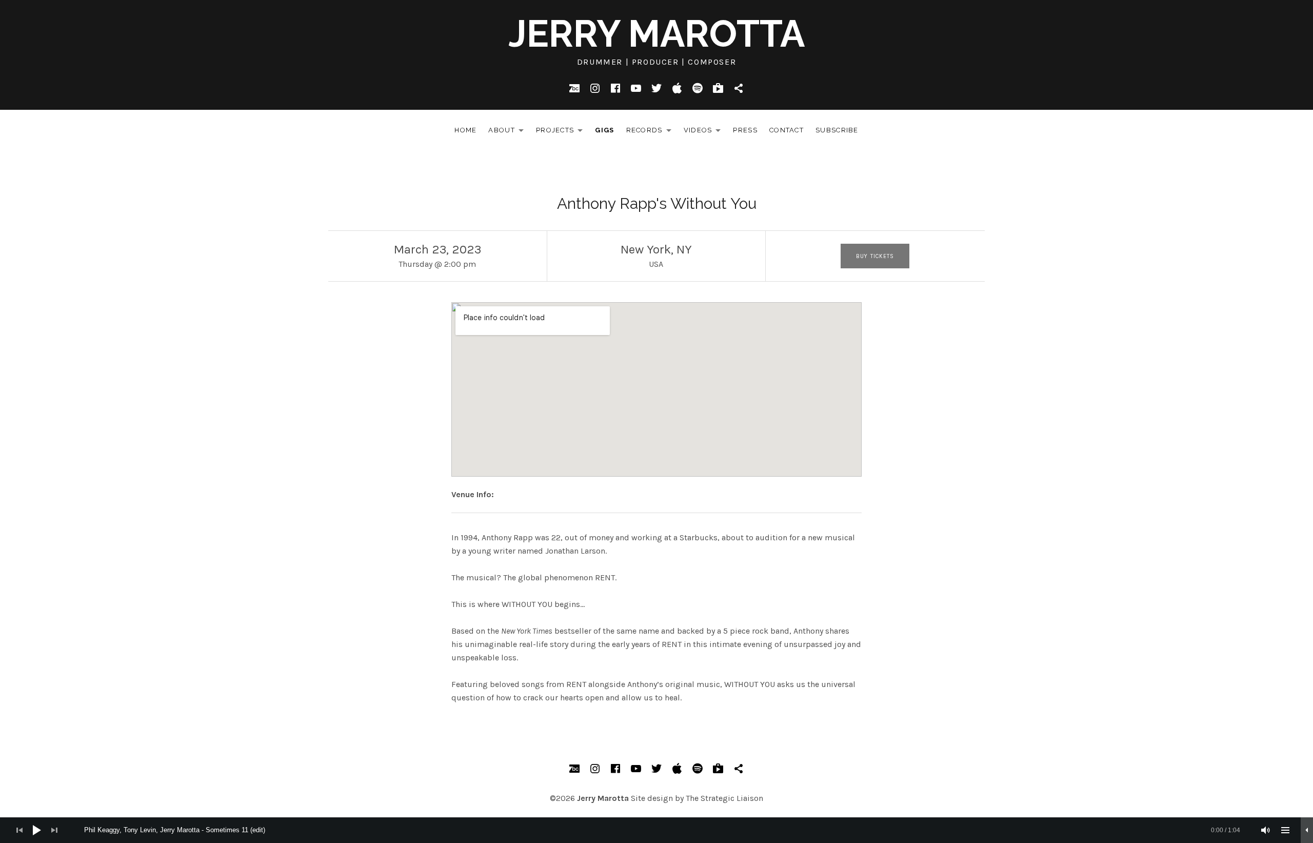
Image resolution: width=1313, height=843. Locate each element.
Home (465, 130)
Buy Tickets (875, 256)
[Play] (37, 830)
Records (651, 132)
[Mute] (1266, 830)
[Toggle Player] (1307, 830)
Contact (786, 130)
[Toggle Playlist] (1285, 830)
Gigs (604, 130)
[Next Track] (54, 830)
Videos (705, 132)
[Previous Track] (19, 830)
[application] (656, 830)
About (508, 132)
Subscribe (837, 130)
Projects (562, 132)
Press (745, 130)
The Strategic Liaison (724, 798)
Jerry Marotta (656, 33)
